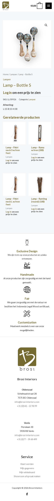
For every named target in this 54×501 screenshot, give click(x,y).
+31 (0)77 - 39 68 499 (27, 439)
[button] (46, 25)
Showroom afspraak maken (27, 476)
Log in (7, 93)
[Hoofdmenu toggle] (48, 6)
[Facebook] (27, 494)
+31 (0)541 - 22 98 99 (27, 406)
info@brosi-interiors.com (27, 402)
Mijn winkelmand (27, 472)
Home (5, 74)
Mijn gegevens (27, 468)
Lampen (13, 74)
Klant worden (27, 464)
